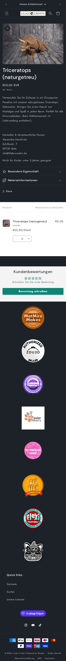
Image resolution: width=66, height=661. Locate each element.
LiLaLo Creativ (19, 653)
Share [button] (9, 191)
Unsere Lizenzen (15, 599)
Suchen (11, 591)
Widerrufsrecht (54, 653)
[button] (6, 13)
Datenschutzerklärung (24, 658)
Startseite (12, 584)
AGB (40, 658)
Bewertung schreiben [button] (33, 291)
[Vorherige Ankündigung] (6, 4)
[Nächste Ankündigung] (59, 4)
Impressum (49, 658)
